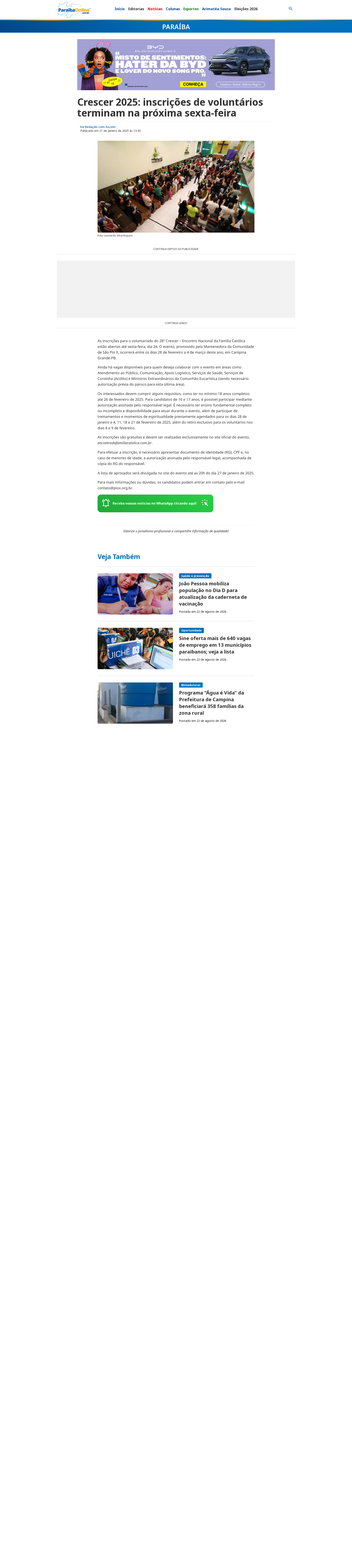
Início (120, 8)
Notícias (154, 8)
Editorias (136, 8)
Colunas (173, 8)
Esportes (191, 8)
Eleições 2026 (246, 8)
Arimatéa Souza (216, 8)
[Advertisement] (176, 289)
